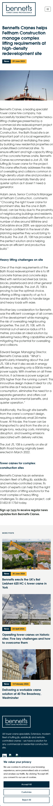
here (14, 510)
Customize (26, 792)
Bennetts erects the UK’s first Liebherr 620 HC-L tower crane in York (24, 583)
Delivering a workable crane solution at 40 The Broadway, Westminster (21, 694)
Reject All (26, 800)
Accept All (26, 784)
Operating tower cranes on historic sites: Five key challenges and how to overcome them (26, 639)
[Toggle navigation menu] (48, 9)
